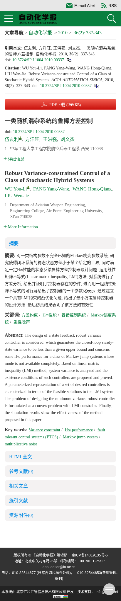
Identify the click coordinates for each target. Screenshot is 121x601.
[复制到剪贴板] (69, 60)
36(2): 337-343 (88, 32)
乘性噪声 (22, 322)
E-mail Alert (84, 5)
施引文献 (18, 500)
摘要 (14, 243)
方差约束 (29, 315)
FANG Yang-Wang (51, 188)
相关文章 (18, 485)
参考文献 (21, 471)
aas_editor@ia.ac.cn (59, 567)
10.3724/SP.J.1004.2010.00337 (38, 60)
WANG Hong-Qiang (92, 188)
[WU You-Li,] (28, 187)
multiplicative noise (21, 444)
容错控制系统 (73, 315)
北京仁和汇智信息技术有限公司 (41, 592)
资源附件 (21, 515)
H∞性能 (50, 315)
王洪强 (50, 139)
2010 (63, 32)
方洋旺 (32, 139)
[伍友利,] (20, 138)
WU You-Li (16, 188)
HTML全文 (20, 456)
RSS (112, 5)
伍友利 (12, 139)
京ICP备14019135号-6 (90, 555)
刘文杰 (67, 139)
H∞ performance (79, 430)
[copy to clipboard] (96, 86)
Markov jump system (80, 437)
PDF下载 (65, 105)
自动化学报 (40, 32)
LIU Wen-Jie (17, 195)
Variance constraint (44, 430)
